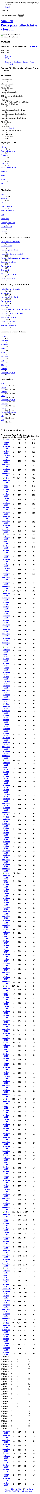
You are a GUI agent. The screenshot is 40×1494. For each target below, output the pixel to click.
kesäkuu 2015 (6, 1073)
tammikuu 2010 (6, 1450)
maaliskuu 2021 (6, 748)
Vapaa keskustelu (7, 207)
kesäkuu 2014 (6, 1129)
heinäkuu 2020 (6, 786)
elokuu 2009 (6, 1475)
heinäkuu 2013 (6, 1181)
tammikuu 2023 (6, 644)
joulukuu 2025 (6, 481)
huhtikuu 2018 (6, 913)
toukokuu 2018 (6, 908)
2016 (7, 986)
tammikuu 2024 (6, 587)
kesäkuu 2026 (6, 452)
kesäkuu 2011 (6, 1297)
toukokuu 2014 (6, 1134)
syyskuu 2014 (6, 1116)
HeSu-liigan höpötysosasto (10, 242)
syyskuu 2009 (6, 1470)
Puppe (3, 175)
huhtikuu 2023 (6, 630)
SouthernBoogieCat (8, 151)
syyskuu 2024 (6, 551)
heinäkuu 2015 (6, 1068)
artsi (2, 420)
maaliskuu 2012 (6, 1256)
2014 (7, 1099)
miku (2, 183)
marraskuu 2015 (6, 1050)
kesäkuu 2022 (6, 678)
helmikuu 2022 (6, 696)
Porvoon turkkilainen (8, 167)
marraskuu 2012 (6, 1220)
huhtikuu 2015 (6, 1082)
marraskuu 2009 (6, 1461)
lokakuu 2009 (6, 1466)
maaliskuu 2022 (6, 691)
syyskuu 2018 (6, 890)
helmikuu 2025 (6, 526)
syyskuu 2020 (6, 777)
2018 (7, 873)
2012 (7, 1212)
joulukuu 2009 (6, 1457)
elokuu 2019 (6, 838)
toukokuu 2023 (6, 626)
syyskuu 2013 (6, 1172)
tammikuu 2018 (6, 926)
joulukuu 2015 (6, 1046)
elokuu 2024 (6, 556)
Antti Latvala (10, 128)
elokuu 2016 (6, 1007)
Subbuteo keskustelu (8, 211)
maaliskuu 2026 (6, 465)
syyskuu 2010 (6, 1340)
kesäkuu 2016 (6, 1016)
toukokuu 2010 (6, 1432)
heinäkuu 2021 (6, 730)
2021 (7, 704)
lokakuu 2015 (6, 1055)
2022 (7, 647)
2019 (7, 817)
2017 (7, 930)
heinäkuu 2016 (6, 1012)
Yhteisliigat (5, 219)
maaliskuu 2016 (6, 1030)
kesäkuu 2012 (6, 1242)
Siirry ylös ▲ (29, 1489)
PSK (2, 215)
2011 (7, 1268)
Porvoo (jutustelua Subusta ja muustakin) (15, 258)
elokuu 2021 (6, 725)
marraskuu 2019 (6, 825)
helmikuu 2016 (6, 1034)
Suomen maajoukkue (8, 262)
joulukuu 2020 (6, 764)
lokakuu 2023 (6, 603)
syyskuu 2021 (6, 721)
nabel (3, 179)
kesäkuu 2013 (6, 1186)
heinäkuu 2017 (6, 956)
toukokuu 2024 (6, 569)
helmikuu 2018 (6, 922)
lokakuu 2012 (6, 1224)
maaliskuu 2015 (6, 1086)
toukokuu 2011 (6, 1301)
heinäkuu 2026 (6, 447)
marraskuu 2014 (6, 1107)
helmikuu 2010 (6, 1445)
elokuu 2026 (6, 443)
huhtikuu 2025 (6, 517)
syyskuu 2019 (6, 834)
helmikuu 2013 (6, 1204)
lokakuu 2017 (6, 942)
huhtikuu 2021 (6, 743)
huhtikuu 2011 (6, 1306)
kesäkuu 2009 (6, 1484)
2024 (7, 534)
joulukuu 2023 (6, 594)
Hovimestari (5, 163)
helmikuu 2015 (6, 1091)
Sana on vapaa (6, 266)
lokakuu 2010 (6, 1335)
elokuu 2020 (6, 782)
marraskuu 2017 (6, 938)
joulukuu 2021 (6, 707)
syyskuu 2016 (6, 1003)
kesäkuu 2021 (6, 734)
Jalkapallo (4, 202)
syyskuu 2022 (6, 664)
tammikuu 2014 (6, 1152)
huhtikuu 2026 (6, 461)
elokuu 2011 (6, 1289)
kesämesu (4, 340)
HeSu (3, 194)
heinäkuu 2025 (6, 504)
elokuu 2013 (6, 1177)
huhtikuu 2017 (6, 969)
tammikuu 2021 (6, 757)
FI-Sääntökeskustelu (8, 278)
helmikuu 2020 (6, 809)
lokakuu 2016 (6, 998)
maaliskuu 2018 (6, 917)
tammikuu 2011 (6, 1319)
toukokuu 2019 (6, 852)
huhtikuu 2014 (6, 1138)
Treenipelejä (5, 270)
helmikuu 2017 (6, 978)
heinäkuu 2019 (6, 843)
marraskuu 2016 (6, 994)
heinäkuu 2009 (6, 1479)
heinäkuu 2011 (6, 1292)
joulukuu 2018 (6, 877)
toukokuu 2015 (6, 1077)
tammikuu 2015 (6, 1095)
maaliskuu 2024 (6, 578)
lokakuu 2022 (6, 660)
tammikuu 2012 (6, 1265)
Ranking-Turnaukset (8, 223)
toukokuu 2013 (6, 1190)
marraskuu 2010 (6, 1331)
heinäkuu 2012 (6, 1238)
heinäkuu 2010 (6, 1349)
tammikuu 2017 (6, 983)
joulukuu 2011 (6, 1272)
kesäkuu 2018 (6, 904)
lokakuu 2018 (6, 886)
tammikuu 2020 (6, 813)
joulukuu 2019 (6, 820)
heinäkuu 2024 (6, 560)
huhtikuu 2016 (6, 1025)
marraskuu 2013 (6, 1163)
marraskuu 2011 (6, 1276)
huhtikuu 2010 (6, 1436)
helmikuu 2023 (6, 639)
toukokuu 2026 (6, 456)
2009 (7, 1453)
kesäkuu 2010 (6, 1353)
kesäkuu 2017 (6, 960)
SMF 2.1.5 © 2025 (12, 1491)
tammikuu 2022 (6, 700)
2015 (7, 1042)
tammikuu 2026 (6, 474)
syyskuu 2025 (6, 495)
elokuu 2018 (6, 895)
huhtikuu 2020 (6, 800)
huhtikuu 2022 (6, 687)
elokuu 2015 (6, 1064)
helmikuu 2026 (6, 470)
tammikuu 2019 (6, 870)
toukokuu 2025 (6, 513)
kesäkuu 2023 (6, 621)
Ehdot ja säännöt (17, 1489)
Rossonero (4, 155)
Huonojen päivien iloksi (9, 250)
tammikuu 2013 (6, 1208)
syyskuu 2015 (6, 1059)
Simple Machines (26, 1491)
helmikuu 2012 (6, 1260)
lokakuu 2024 (6, 547)
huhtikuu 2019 (6, 856)
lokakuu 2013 (6, 1168)
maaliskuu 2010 (6, 1441)
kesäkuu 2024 (6, 565)
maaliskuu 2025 (6, 522)
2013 (7, 1155)
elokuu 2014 (6, 1120)
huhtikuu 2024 (6, 574)
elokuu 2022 (6, 669)
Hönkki (3, 147)
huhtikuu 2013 (6, 1195)
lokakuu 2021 (6, 716)
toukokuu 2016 (6, 1021)
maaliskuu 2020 (6, 804)
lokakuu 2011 (6, 1281)
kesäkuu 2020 (6, 791)
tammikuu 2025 (6, 531)
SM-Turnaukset (6, 227)
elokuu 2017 (6, 951)
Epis (2, 159)
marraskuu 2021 (6, 712)
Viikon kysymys (6, 246)
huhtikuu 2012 (6, 1251)
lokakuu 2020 (6, 773)
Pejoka (3, 408)
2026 (7, 439)
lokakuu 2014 (6, 1111)
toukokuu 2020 (6, 795)
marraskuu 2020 (6, 768)
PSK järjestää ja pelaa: (9, 274)
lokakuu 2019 (6, 829)
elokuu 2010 (6, 1344)
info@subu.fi (32, 46)
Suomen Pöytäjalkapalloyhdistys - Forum (19, 25)
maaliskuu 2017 (6, 974)
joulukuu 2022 (6, 651)
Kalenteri (4, 198)
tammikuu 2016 (6, 1039)
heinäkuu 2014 (6, 1125)
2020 (7, 760)
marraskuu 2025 (6, 486)
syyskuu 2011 (6, 1285)
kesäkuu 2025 (6, 508)
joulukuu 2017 (6, 933)
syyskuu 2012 (6, 1229)
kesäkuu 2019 (6, 847)
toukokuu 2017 (6, 965)
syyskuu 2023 (6, 608)
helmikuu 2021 (6, 752)
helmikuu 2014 (6, 1147)
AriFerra (4, 171)
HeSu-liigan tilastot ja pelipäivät (12, 254)
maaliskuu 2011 (6, 1310)
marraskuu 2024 (6, 542)
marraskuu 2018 (6, 881)
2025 (7, 478)
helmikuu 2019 (6, 865)
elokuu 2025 (6, 499)
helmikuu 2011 (6, 1315)
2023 (7, 591)
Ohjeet (7, 1489)
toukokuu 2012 (6, 1247)
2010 (7, 1323)
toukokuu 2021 (6, 739)
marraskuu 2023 (6, 599)
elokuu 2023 (6, 612)
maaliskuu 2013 (6, 1199)
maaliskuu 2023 (6, 635)
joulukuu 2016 (6, 990)
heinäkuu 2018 (6, 899)
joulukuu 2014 (6, 1102)
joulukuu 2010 (6, 1326)
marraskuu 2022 (6, 655)
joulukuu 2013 (6, 1159)
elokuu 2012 (6, 1233)
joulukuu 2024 (6, 538)
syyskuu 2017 (6, 947)
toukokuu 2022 (6, 682)
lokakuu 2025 (6, 490)
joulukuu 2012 (6, 1215)
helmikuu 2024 (6, 583)
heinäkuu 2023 (6, 617)
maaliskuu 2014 (6, 1143)
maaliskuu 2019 (6, 861)
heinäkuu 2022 (6, 673)
